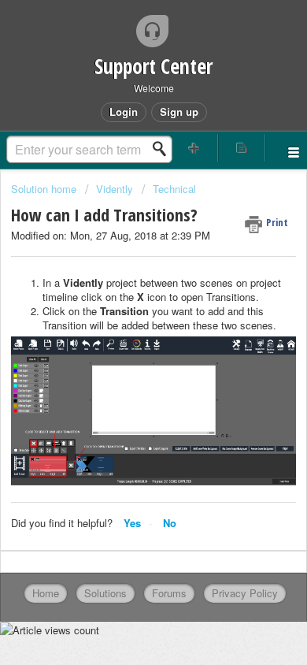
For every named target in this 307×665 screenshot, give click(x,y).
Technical (174, 188)
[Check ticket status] (242, 148)
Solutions (105, 592)
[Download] (124, 318)
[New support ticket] (194, 148)
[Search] (164, 149)
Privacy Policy (245, 592)
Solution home (45, 188)
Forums (169, 592)
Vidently (114, 188)
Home (45, 592)
